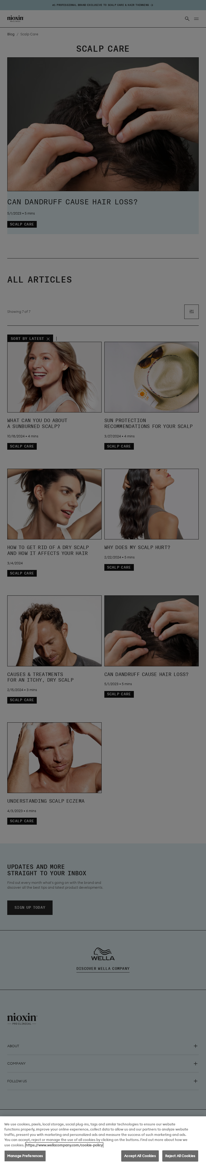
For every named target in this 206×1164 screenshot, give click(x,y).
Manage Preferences (25, 1156)
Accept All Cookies (140, 1156)
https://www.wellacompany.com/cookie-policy (64, 1145)
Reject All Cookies (180, 1156)
